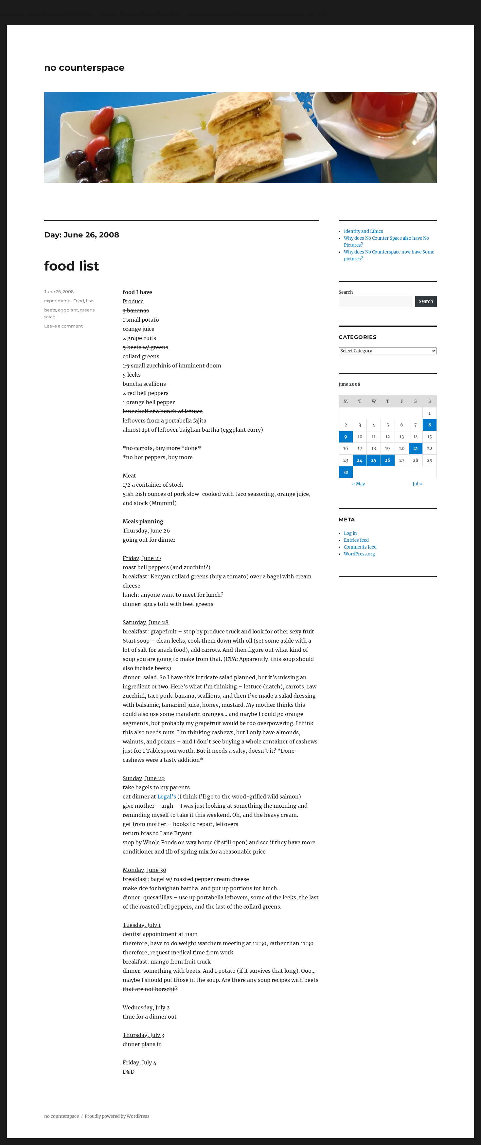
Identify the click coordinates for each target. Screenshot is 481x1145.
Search (346, 292)
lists (90, 300)
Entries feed (356, 540)
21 (415, 448)
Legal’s (166, 796)
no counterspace (84, 67)
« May (358, 484)
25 (373, 460)
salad (50, 316)
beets (50, 309)
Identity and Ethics (363, 231)
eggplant (68, 309)
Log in (350, 533)
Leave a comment (63, 325)
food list (71, 266)
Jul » (417, 484)
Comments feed (360, 547)
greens (87, 309)
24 (360, 460)
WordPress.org (359, 554)
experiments (57, 300)
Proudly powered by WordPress (117, 1116)
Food (78, 300)
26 (387, 460)
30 (345, 472)
